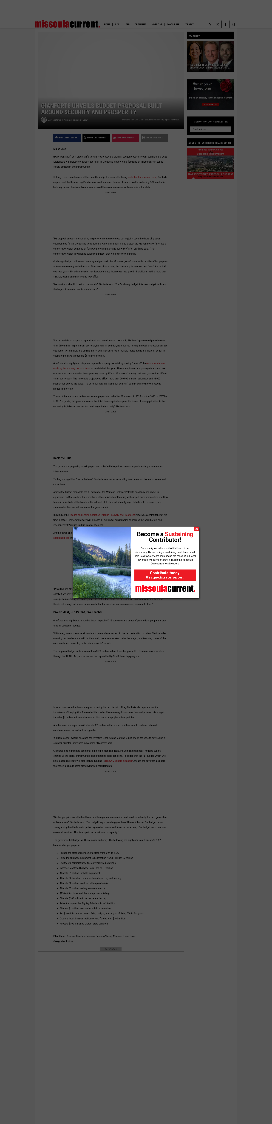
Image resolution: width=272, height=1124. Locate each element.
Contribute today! (165, 574)
